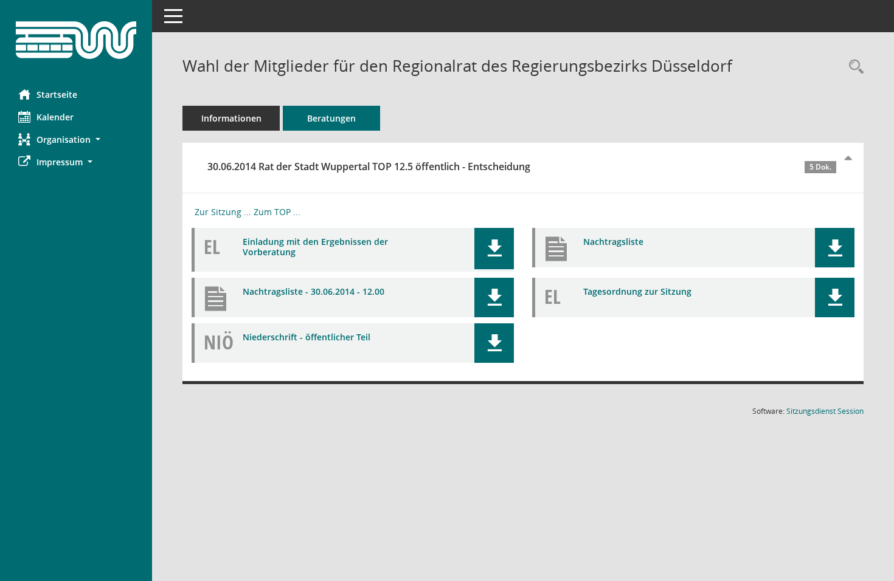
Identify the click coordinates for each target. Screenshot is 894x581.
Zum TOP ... (277, 212)
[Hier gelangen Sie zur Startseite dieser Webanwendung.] (76, 40)
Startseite (56, 94)
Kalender (55, 117)
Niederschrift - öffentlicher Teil (306, 337)
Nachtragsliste (613, 241)
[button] (76, 139)
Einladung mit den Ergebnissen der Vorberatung (315, 247)
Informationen (231, 118)
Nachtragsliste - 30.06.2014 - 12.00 (313, 291)
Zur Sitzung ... (223, 212)
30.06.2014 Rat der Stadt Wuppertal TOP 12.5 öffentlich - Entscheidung (519, 166)
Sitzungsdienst (825, 411)
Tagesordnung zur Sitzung (637, 291)
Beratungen (331, 118)
